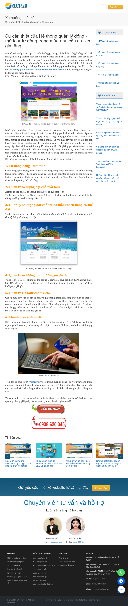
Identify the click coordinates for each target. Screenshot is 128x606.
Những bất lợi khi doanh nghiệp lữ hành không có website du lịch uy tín (107, 178)
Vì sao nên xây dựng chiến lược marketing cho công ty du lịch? (109, 121)
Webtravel (34, 381)
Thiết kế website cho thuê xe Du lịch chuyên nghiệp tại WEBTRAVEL (109, 107)
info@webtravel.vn (99, 583)
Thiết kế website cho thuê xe (108, 54)
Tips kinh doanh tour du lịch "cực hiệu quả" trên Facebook (109, 163)
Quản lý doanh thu (40, 573)
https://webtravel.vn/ (101, 589)
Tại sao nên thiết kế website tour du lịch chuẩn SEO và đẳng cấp (49, 463)
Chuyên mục (109, 32)
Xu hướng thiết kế (40, 561)
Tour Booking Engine (110, 74)
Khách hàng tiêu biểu (66, 561)
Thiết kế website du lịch (107, 43)
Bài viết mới (108, 95)
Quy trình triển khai (66, 565)
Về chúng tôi (63, 558)
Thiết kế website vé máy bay (107, 65)
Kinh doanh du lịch (40, 576)
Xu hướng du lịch (39, 569)
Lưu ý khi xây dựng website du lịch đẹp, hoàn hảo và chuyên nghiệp (18, 463)
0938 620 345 (56, 542)
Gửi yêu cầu (115, 7)
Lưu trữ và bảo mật (14, 569)
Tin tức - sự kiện (39, 580)
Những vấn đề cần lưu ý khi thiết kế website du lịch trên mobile (79, 463)
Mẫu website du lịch (40, 558)
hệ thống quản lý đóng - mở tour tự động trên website (38, 69)
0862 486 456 (78, 542)
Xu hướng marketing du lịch (44, 565)
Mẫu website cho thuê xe (43, 584)
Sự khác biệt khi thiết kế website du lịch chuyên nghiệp (107, 149)
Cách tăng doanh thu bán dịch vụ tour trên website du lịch (109, 135)
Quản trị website (13, 565)
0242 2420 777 (104, 578)
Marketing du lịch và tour (107, 84)
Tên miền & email (14, 573)
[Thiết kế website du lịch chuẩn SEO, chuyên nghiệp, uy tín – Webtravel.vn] (17, 5)
